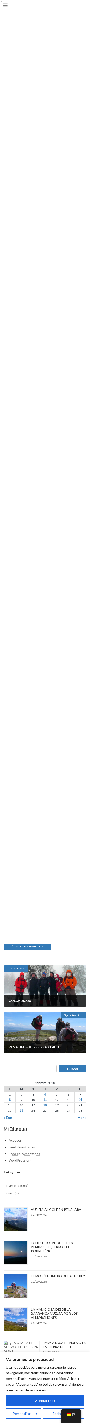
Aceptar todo (45, 1401)
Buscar (72, 1068)
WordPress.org (20, 1160)
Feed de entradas (22, 1147)
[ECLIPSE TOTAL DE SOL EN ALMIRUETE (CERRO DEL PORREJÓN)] (16, 1253)
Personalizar (22, 1414)
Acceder (15, 1140)
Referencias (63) (17, 1185)
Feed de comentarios (24, 1154)
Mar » (82, 1118)
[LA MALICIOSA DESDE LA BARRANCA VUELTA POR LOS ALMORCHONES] (16, 1319)
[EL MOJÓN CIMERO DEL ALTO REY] (16, 1286)
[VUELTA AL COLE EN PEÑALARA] (16, 1219)
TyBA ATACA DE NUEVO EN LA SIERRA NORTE (64, 1345)
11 (45, 1100)
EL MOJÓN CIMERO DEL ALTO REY (58, 1276)
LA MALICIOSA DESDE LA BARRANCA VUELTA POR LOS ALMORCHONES (54, 1313)
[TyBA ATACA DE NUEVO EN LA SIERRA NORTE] (22, 1347)
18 (45, 1105)
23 (21, 1110)
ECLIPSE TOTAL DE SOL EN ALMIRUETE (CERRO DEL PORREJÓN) (52, 1247)
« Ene (8, 1118)
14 (80, 1100)
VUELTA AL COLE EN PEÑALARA (56, 1209)
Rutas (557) (14, 1193)
